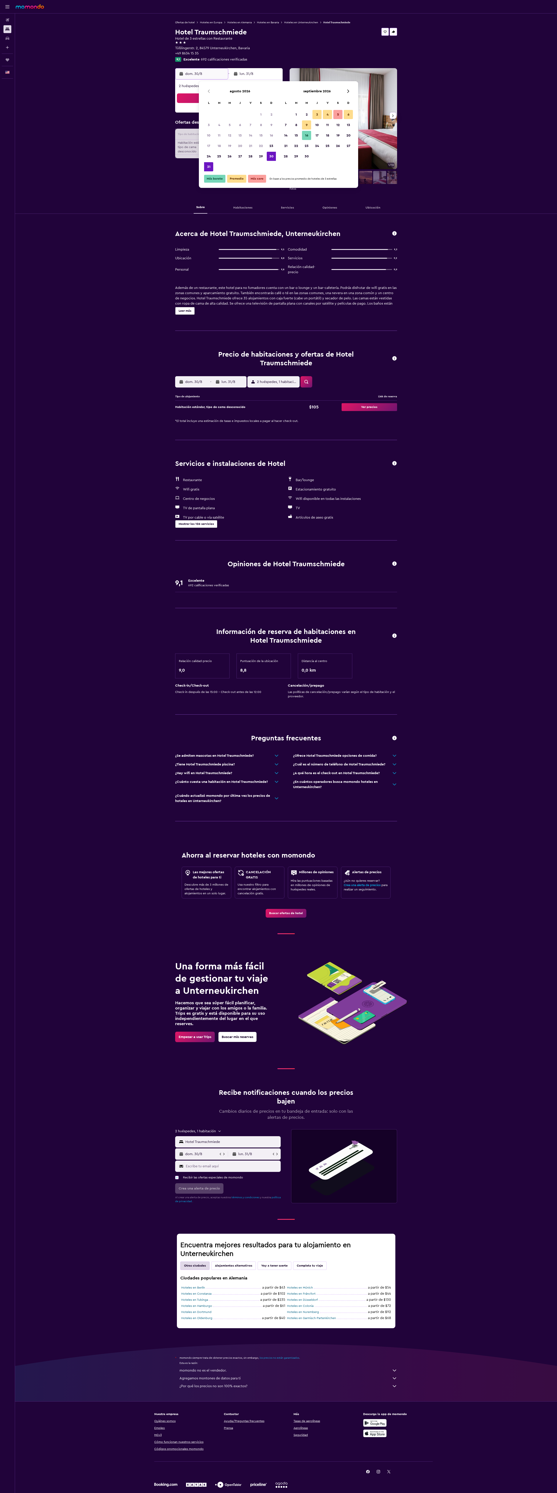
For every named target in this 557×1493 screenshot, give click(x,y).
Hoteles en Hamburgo (196, 1306)
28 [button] (250, 156)
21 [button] (250, 146)
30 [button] (271, 156)
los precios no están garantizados (279, 1358)
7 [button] (250, 125)
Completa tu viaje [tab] (310, 1265)
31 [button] (208, 167)
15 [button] (261, 135)
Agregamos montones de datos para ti (210, 1378)
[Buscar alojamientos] (7, 29)
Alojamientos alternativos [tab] (233, 1265)
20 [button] (240, 146)
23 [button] (271, 146)
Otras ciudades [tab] (195, 1265)
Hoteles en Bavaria (268, 22)
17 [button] (208, 146)
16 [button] (271, 135)
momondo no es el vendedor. (203, 1370)
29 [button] (261, 156)
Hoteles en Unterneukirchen (301, 22)
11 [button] (219, 135)
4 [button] (219, 125)
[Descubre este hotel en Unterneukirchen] (394, 234)
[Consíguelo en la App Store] (375, 1433)
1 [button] (261, 114)
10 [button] (208, 135)
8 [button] (261, 125)
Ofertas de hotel (185, 22)
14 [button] (250, 135)
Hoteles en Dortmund (196, 1312)
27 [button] (240, 156)
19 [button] (229, 146)
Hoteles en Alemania (239, 22)
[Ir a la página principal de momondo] (30, 6)
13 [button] (240, 135)
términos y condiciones (245, 1197)
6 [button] (240, 125)
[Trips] (7, 60)
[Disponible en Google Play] (375, 1423)
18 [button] (219, 146)
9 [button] (271, 125)
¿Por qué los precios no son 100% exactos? (213, 1386)
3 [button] (209, 125)
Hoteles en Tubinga (194, 1299)
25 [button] (219, 156)
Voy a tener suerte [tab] (274, 1265)
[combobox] (232, 1142)
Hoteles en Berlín (193, 1287)
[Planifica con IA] (7, 47)
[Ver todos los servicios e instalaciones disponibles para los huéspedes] (394, 464)
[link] (286, 913)
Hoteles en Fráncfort (301, 1293)
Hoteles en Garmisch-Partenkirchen (311, 1318)
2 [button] (271, 114)
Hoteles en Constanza (196, 1293)
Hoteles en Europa (211, 22)
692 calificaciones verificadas (224, 59)
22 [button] (261, 146)
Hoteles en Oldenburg (196, 1318)
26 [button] (230, 156)
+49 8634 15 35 (187, 53)
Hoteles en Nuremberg (303, 1312)
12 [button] (229, 135)
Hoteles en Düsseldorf (302, 1299)
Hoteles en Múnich (300, 1287)
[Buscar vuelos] (7, 20)
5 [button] (230, 125)
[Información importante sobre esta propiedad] (394, 636)
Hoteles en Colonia (300, 1306)
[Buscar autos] (7, 38)
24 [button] (209, 156)
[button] (7, 7)
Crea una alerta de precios (362, 885)
